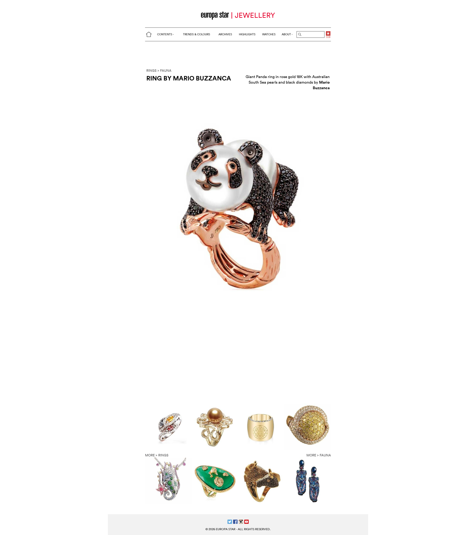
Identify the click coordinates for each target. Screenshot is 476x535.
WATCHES (269, 34)
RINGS (151, 70)
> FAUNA (164, 70)
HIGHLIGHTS (247, 34)
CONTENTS (164, 34)
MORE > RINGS (156, 455)
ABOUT (286, 34)
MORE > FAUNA (318, 455)
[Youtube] (246, 521)
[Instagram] (241, 521)
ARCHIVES (225, 34)
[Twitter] (229, 521)
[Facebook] (235, 521)
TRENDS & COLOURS (196, 34)
